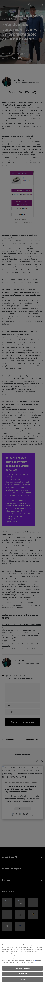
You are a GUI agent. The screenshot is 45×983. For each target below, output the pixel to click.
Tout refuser (22, 974)
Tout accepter (22, 979)
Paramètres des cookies (22, 968)
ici (35, 960)
